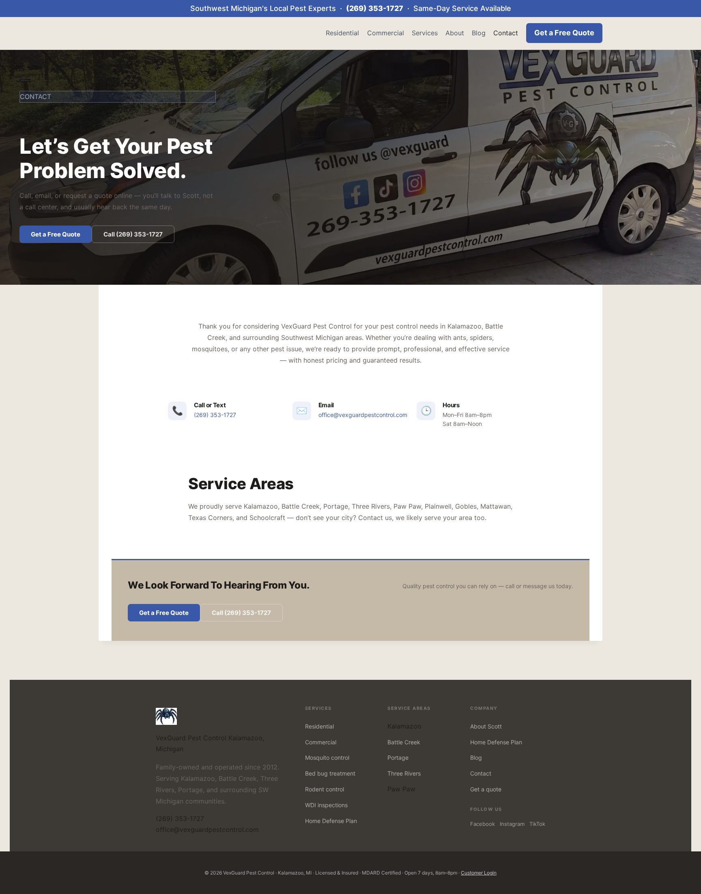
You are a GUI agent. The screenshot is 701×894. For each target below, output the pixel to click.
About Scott (486, 726)
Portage (398, 757)
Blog (479, 33)
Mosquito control (327, 757)
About (454, 33)
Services (425, 33)
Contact (505, 33)
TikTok (537, 824)
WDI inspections (326, 805)
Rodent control (324, 789)
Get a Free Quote (564, 32)
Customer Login (479, 873)
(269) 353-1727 (374, 8)
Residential (342, 33)
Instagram (512, 824)
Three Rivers (404, 773)
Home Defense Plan (331, 820)
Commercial (385, 33)
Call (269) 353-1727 (133, 234)
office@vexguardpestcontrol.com (362, 414)
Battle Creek (403, 742)
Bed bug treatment (330, 773)
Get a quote (485, 789)
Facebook (482, 824)
